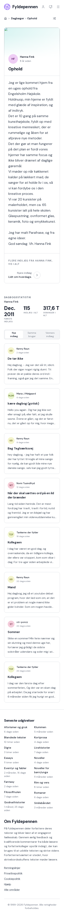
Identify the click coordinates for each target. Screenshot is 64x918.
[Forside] (5, 18)
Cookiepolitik (12, 879)
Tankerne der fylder (27, 532)
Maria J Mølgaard (26, 393)
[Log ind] (43, 7)
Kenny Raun (23, 348)
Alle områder (12, 890)
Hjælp (7, 884)
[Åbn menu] (58, 7)
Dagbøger (17, 18)
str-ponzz (22, 622)
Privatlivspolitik (13, 873)
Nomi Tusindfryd (26, 483)
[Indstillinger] (50, 7)
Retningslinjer (12, 868)
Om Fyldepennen (20, 821)
